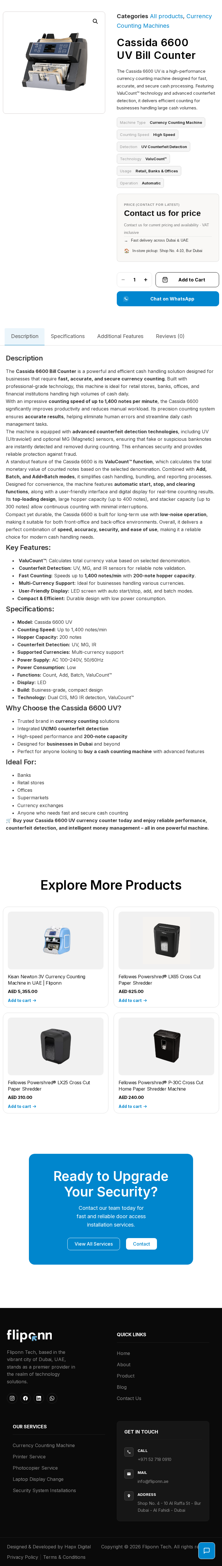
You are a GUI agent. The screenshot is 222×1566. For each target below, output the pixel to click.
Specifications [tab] (68, 336)
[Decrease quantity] (123, 279)
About (123, 1364)
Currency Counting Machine (44, 1445)
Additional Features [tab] (120, 336)
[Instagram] (12, 1398)
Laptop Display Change (38, 1479)
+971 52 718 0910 (154, 1459)
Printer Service (29, 1456)
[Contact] (206, 1550)
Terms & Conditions (64, 1557)
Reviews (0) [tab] (170, 336)
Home (123, 1353)
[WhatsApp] (52, 1398)
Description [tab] (24, 336)
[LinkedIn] (39, 1398)
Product (125, 1376)
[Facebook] (25, 1398)
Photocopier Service (35, 1468)
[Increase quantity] (146, 279)
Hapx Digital (77, 1547)
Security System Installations (44, 1490)
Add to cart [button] (19, 1000)
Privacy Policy (22, 1557)
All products (166, 16)
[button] (95, 21)
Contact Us (129, 1398)
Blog (122, 1387)
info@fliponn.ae (153, 1481)
